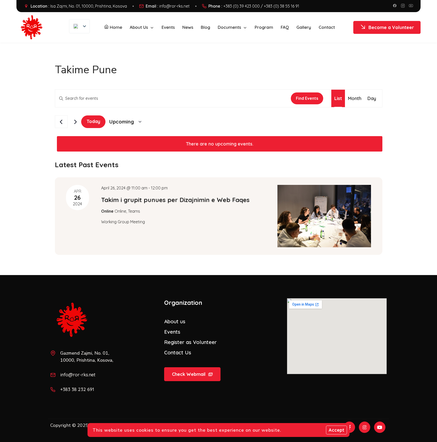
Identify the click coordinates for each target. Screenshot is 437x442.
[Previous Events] (61, 121)
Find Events (307, 98)
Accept (336, 430)
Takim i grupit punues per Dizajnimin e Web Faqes (175, 200)
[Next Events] (74, 122)
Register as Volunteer (190, 342)
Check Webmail (189, 374)
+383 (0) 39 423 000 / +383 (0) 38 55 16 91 (261, 6)
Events (172, 332)
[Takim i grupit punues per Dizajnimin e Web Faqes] (324, 216)
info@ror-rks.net (174, 6)
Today (93, 121)
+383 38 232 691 (77, 389)
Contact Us (177, 352)
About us (174, 321)
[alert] (219, 144)
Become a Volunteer (391, 27)
